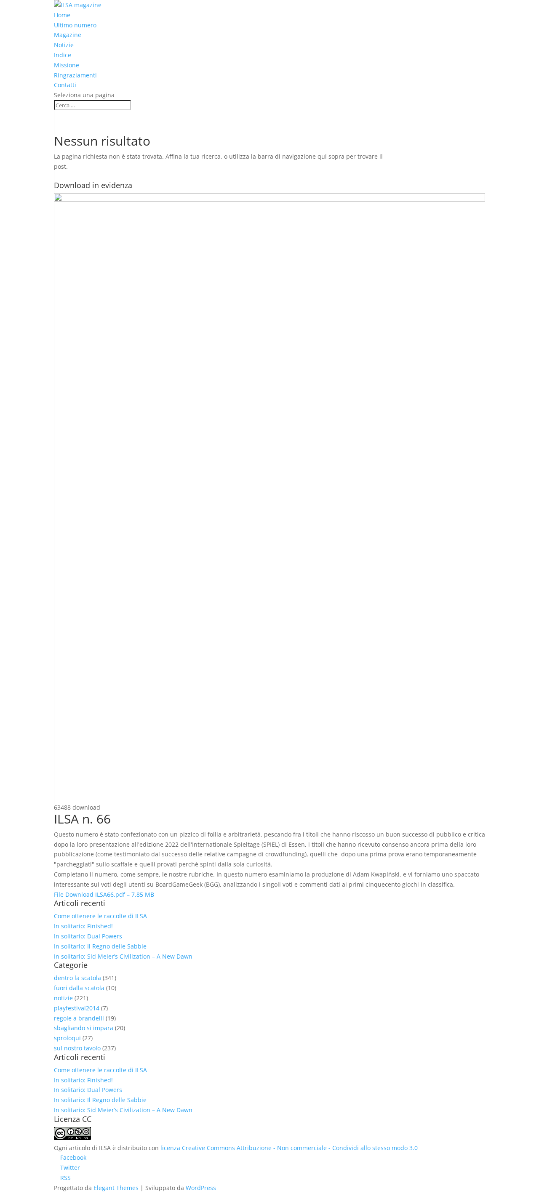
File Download (104, 894)
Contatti (65, 85)
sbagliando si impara (83, 1028)
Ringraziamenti (75, 75)
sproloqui (67, 1038)
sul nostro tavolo (77, 1048)
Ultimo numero (75, 25)
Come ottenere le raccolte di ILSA (100, 916)
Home (62, 15)
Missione (66, 65)
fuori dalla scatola (79, 988)
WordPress (201, 1188)
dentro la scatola (77, 978)
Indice (62, 55)
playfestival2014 (76, 1008)
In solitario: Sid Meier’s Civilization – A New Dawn (123, 956)
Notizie (64, 45)
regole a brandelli (79, 1018)
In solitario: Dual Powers (88, 936)
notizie (63, 998)
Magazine (67, 35)
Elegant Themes (116, 1188)
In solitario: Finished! (83, 926)
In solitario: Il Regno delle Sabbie (100, 946)
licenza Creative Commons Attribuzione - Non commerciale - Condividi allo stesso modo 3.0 (289, 1148)
